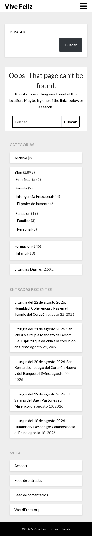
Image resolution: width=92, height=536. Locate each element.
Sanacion (23, 213)
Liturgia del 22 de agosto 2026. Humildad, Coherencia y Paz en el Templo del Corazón (41, 308)
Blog (18, 172)
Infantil (22, 253)
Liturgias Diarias (28, 269)
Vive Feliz (18, 6)
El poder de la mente (33, 203)
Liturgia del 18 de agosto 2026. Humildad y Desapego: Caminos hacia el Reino (44, 426)
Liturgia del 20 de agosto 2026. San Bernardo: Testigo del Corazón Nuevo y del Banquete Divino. (45, 367)
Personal (24, 229)
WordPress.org (27, 509)
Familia (21, 188)
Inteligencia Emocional (34, 196)
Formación (23, 246)
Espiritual (23, 179)
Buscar (17, 32)
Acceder (21, 465)
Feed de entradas (28, 480)
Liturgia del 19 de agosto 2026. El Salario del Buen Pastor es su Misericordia (42, 400)
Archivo (20, 158)
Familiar (23, 220)
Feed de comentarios (31, 495)
